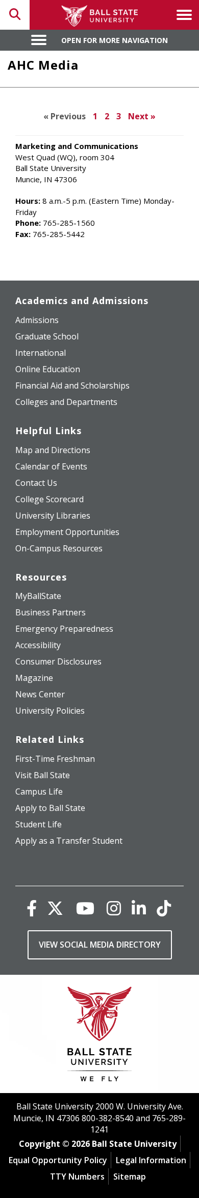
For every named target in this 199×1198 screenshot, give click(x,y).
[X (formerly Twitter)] (55, 908)
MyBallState (38, 596)
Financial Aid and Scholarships (72, 385)
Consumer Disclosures (58, 661)
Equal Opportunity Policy (58, 1160)
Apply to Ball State (50, 808)
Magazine (34, 677)
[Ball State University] (100, 1036)
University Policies (50, 710)
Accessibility (38, 645)
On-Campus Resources (59, 548)
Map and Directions (52, 450)
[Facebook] (32, 908)
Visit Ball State (42, 775)
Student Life (38, 824)
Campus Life (39, 791)
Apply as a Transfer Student (68, 840)
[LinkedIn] (139, 908)
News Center (40, 694)
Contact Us (36, 482)
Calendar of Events (51, 466)
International (40, 352)
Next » (142, 116)
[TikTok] (164, 908)
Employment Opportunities (67, 532)
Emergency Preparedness (64, 628)
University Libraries (52, 515)
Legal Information (151, 1160)
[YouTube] (85, 908)
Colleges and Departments (66, 402)
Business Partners (50, 612)
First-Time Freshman (55, 758)
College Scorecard (49, 499)
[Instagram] (114, 908)
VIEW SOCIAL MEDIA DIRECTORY (100, 944)
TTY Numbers (77, 1176)
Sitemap (129, 1176)
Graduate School (47, 336)
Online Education (47, 369)
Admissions (37, 320)
